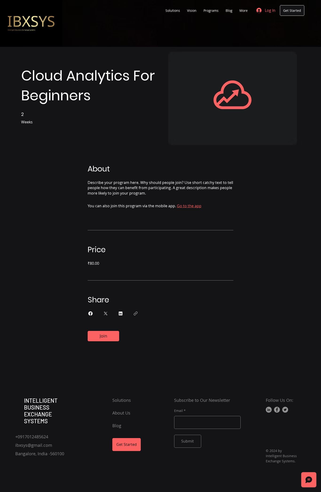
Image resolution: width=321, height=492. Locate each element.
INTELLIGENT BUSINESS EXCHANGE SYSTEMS (41, 410)
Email (178, 410)
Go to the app (189, 205)
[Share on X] (105, 313)
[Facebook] (277, 410)
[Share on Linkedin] (120, 313)
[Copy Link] (135, 313)
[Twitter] (285, 410)
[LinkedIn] (269, 410)
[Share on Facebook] (90, 313)
